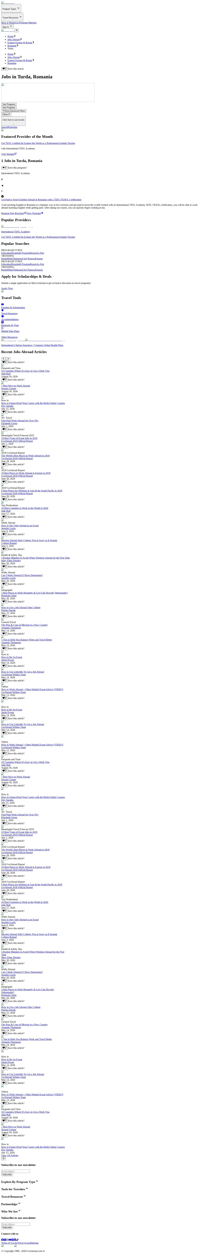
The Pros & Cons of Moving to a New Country (24, 625)
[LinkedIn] (15, 1240)
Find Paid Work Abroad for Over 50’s (19, 420)
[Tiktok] (17, 1240)
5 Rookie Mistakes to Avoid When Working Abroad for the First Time (35, 557)
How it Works (8, 22)
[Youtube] (10, 1240)
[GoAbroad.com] (7, 2)
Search (4, 127)
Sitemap (35, 1243)
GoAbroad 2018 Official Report (17, 458)
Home (10, 36)
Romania (11, 45)
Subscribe (7, 1174)
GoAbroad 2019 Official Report (17, 441)
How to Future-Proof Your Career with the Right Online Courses (33, 403)
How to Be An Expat (11, 657)
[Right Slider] (8, 359)
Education (6, 253)
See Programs (8, 104)
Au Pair (40, 253)
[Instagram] (7, 1240)
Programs (12, 127)
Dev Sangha (7, 406)
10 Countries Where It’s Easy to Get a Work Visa (25, 371)
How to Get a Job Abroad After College (20, 607)
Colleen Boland (9, 543)
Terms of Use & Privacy (13, 1243)
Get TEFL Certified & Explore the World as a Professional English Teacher (38, 143)
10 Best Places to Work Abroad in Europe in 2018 (25, 473)
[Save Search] (4, 69)
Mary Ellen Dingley (11, 560)
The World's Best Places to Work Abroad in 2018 (25, 455)
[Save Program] (4, 167)
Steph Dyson (7, 660)
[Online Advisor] (3, 1158)
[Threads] (5, 1240)
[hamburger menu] (16, 30)
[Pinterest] (12, 1240)
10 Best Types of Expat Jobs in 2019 (19, 438)
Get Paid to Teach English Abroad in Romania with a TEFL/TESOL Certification (41, 199)
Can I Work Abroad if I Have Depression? (22, 575)
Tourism (26, 253)
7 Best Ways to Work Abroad (15, 385)
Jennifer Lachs (8, 528)
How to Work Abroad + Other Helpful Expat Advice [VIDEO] (32, 689)
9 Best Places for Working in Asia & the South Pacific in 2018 (31, 490)
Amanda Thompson (11, 627)
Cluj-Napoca (29, 258)
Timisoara (18, 258)
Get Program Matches (26, 22)
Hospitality (16, 253)
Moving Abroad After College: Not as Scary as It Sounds (29, 540)
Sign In (5, 27)
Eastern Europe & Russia (19, 42)
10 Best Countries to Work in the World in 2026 (24, 508)
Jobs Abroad (13, 39)
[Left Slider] (3, 359)
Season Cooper (8, 388)
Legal (28, 1243)
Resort (33, 253)
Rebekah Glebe (8, 595)
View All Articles (9, 1155)
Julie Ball (5, 373)
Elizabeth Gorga (9, 423)
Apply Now (7, 288)
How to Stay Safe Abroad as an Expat (20, 525)
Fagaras (39, 258)
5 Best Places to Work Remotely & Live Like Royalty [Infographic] (34, 593)
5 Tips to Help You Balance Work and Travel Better (26, 639)
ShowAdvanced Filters (15, 111)
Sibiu (10, 258)
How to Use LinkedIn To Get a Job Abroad (22, 671)
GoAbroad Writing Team (13, 674)
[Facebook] (2, 1240)
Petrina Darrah (8, 610)
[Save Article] (4, 362)
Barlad (4, 258)
